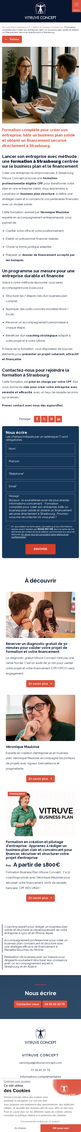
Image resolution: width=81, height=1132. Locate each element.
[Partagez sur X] (44, 419)
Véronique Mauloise (22, 747)
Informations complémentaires (40, 1076)
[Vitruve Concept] (40, 11)
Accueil (6, 27)
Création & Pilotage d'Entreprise (47, 27)
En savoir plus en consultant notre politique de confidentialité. (40, 535)
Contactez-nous (27, 1004)
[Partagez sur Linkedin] (58, 419)
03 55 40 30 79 (55, 1004)
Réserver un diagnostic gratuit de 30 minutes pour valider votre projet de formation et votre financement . (36, 648)
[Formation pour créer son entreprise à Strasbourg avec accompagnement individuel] (40, 85)
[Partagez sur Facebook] (37, 419)
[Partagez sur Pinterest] (51, 419)
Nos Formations (20, 27)
